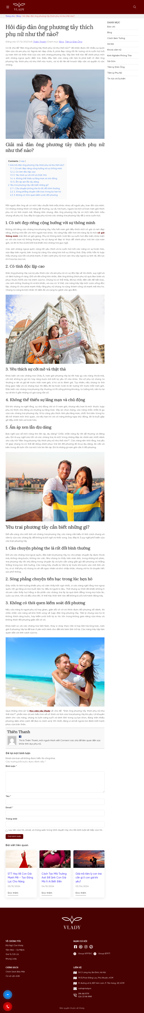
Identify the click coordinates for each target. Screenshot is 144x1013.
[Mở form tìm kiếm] (134, 7)
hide (22, 161)
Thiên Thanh (39, 42)
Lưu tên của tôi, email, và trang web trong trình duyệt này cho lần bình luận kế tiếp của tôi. (56, 830)
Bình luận (11, 766)
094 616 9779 (83, 994)
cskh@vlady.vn (84, 989)
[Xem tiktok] (91, 946)
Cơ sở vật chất (13, 976)
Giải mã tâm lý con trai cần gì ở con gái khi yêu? (89, 878)
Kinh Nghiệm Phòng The (119, 56)
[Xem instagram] (86, 947)
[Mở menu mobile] (8, 7)
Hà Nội (110, 44)
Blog (61, 42)
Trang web (11, 819)
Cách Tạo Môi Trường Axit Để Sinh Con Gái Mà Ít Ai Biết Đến (54, 878)
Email (9, 808)
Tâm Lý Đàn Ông (73, 42)
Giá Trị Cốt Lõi (12, 954)
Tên (8, 796)
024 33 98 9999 (85, 997)
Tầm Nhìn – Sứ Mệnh (15, 950)
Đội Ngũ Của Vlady (14, 945)
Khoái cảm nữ (114, 50)
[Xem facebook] (75, 947)
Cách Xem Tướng (116, 38)
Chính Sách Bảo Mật (15, 972)
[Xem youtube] (80, 946)
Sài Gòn (111, 61)
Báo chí (111, 27)
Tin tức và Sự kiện (116, 79)
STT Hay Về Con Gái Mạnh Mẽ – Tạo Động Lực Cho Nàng (20, 878)
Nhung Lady (11, 959)
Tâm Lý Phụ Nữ (114, 73)
